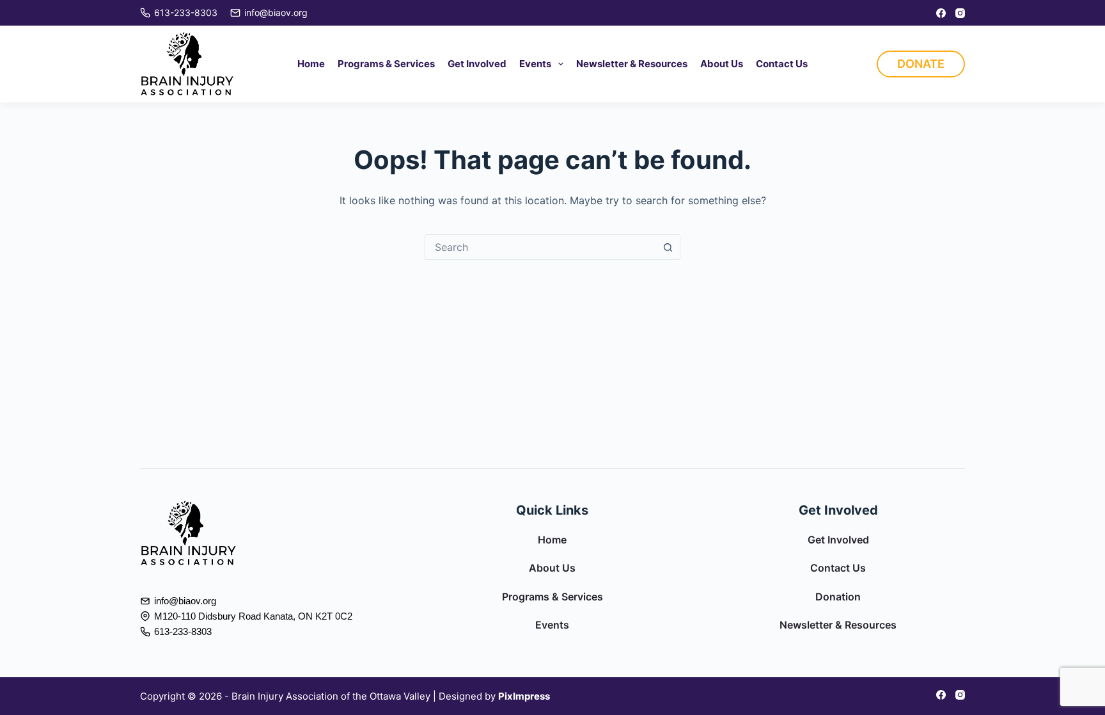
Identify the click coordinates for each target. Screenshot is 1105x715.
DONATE (920, 63)
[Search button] (667, 247)
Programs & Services (386, 64)
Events (535, 64)
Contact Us (782, 64)
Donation (838, 596)
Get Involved (477, 64)
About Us (721, 64)
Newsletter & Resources (631, 64)
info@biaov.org (276, 12)
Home (311, 64)
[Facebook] (941, 13)
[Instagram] (960, 13)
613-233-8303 (185, 12)
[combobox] (540, 247)
